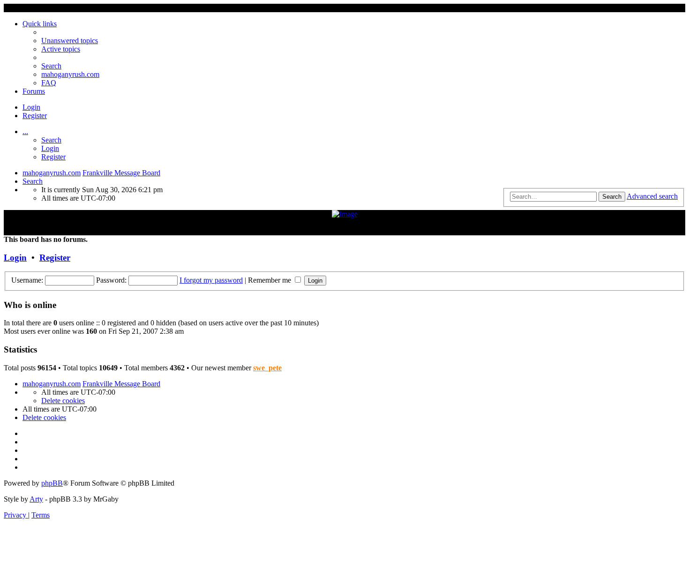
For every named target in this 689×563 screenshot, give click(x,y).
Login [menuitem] (31, 107)
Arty (36, 499)
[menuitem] (69, 41)
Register (53, 157)
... (25, 131)
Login (50, 148)
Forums (33, 91)
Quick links (39, 24)
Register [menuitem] (34, 116)
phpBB (52, 483)
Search (51, 140)
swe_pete (267, 368)
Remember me (270, 280)
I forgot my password (211, 280)
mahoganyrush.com (70, 74)
